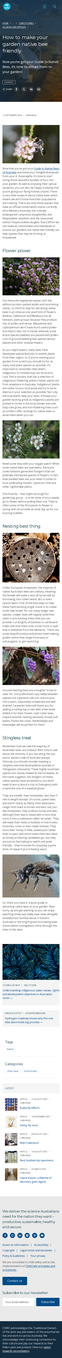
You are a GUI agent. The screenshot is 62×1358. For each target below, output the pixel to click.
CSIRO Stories (26, 23)
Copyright (8, 1250)
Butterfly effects (29, 1108)
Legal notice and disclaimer (36, 1250)
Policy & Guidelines (13, 1256)
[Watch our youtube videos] (42, 1235)
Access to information (15, 1245)
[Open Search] (54, 6)
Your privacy (37, 1256)
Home (5, 23)
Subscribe (48, 1302)
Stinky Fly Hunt (29, 1125)
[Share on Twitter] (23, 89)
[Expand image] (31, 144)
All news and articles (14, 27)
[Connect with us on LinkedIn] (19, 1235)
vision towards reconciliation (26, 1349)
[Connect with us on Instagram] (12, 1235)
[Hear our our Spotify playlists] (27, 1235)
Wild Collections (29, 1143)
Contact (9, 82)
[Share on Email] (38, 89)
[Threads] (34, 1235)
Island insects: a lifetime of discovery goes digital (35, 1180)
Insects (10, 1049)
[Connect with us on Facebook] (5, 1235)
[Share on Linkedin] (31, 89)
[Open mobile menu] (45, 6)
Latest (9, 1088)
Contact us (14, 1281)
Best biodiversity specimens (36, 1160)
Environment (30, 1071)
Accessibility (41, 1245)
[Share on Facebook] (16, 89)
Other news (12, 1071)
